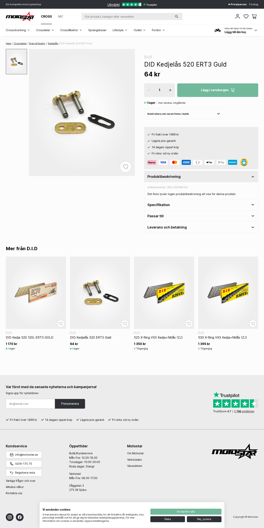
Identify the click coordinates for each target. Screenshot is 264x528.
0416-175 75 (23, 463)
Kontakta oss (14, 493)
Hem (8, 43)
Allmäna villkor (15, 487)
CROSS (46, 16)
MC (60, 16)
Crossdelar (20, 43)
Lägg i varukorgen (215, 90)
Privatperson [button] (238, 4)
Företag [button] (253, 4)
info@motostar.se (26, 454)
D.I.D (148, 57)
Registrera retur (25, 472)
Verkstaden (134, 459)
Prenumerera (70, 404)
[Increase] (170, 90)
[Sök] (176, 16)
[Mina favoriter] (246, 16)
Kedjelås (53, 43)
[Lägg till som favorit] (125, 166)
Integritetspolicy (135, 506)
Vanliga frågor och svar (20, 480)
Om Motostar (135, 453)
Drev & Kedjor (37, 43)
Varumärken (134, 465)
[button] (254, 16)
